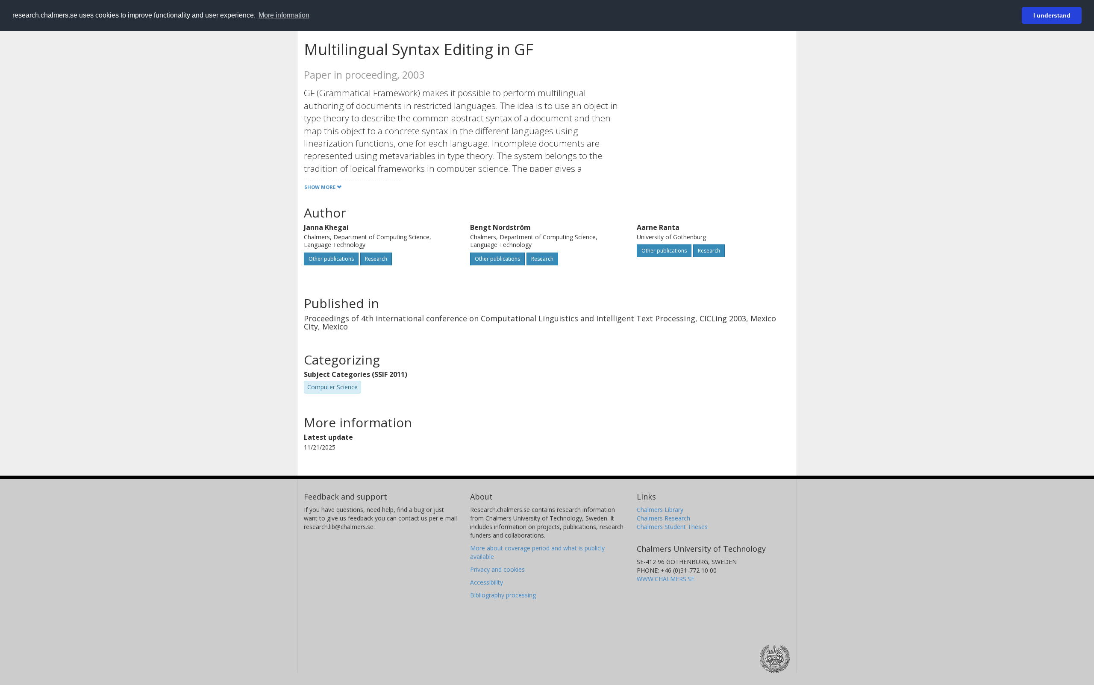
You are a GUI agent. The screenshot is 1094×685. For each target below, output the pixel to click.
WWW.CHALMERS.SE (665, 579)
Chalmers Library (660, 510)
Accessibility (486, 582)
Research (376, 258)
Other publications (331, 258)
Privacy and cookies (497, 569)
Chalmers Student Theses (672, 527)
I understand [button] (1051, 15)
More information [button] (284, 15)
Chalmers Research (663, 518)
